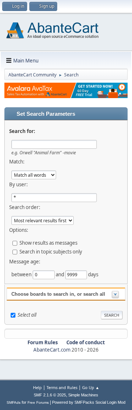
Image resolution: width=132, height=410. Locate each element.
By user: (18, 184)
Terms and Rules (62, 387)
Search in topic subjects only (50, 251)
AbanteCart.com (51, 349)
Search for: (22, 131)
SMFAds (14, 402)
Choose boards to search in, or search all (58, 294)
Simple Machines (83, 395)
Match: (17, 161)
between (22, 274)
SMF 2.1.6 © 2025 (50, 395)
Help (37, 387)
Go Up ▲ (90, 387)
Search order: (24, 207)
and (60, 274)
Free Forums (38, 402)
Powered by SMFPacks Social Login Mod (88, 402)
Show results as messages (48, 242)
